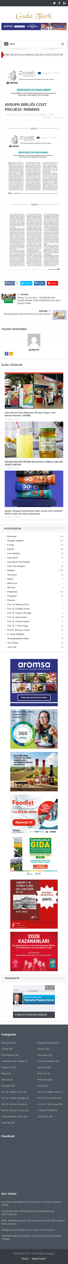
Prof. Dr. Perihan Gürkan (18, 621)
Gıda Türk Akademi (16, 566)
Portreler (11, 600)
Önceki (24, 294)
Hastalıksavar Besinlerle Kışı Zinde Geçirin (27, 314)
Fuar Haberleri (13, 553)
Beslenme (11, 536)
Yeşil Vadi (11, 647)
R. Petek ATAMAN (15, 634)
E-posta (60, 117)
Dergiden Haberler (15, 540)
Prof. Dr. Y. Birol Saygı (17, 626)
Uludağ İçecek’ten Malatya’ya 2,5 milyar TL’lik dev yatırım (28, 1230)
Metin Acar (12, 583)
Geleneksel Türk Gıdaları (18, 562)
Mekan (10, 579)
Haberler (50, 115)
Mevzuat (11, 587)
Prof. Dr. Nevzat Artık (17, 617)
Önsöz (25, 1258)
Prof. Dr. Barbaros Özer (18, 604)
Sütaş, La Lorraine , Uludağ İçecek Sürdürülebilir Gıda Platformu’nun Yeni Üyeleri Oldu (38, 300)
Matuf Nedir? (39, 1258)
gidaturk (14, 115)
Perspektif (12, 596)
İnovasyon (12, 575)
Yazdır (48, 117)
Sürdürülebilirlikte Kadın (18, 638)
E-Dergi (10, 545)
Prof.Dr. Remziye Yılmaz (18, 630)
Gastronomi (12, 558)
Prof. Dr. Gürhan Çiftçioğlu (19, 613)
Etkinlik (10, 549)
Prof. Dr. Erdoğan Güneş (18, 609)
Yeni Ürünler (12, 643)
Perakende (12, 592)
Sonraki (43, 311)
